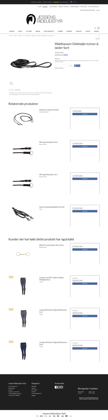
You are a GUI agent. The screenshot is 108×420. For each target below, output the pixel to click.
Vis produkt (84, 114)
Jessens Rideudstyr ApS (54, 413)
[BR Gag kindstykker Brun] (23, 154)
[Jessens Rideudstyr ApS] (54, 19)
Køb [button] (78, 65)
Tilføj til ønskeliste (59, 68)
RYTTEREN (34, 390)
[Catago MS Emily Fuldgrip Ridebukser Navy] (23, 355)
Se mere (33, 395)
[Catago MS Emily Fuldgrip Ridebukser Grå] (23, 322)
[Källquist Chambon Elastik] (23, 122)
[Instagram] (59, 388)
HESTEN (34, 391)
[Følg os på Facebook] (56, 388)
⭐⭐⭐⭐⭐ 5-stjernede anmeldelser (61, 2)
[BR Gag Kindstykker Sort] (23, 187)
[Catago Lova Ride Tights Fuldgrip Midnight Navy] (23, 290)
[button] (96, 39)
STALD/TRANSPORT (37, 393)
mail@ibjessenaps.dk (16, 393)
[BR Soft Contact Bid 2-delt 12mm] (23, 257)
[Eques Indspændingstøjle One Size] (23, 219)
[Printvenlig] (99, 35)
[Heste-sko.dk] (61, 388)
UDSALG (34, 388)
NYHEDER (34, 386)
